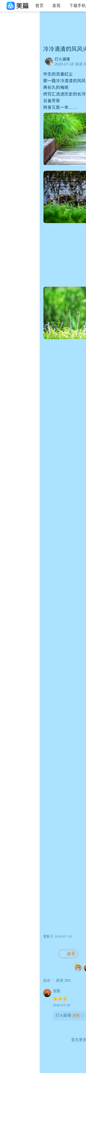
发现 (56, 6)
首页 (39, 6)
